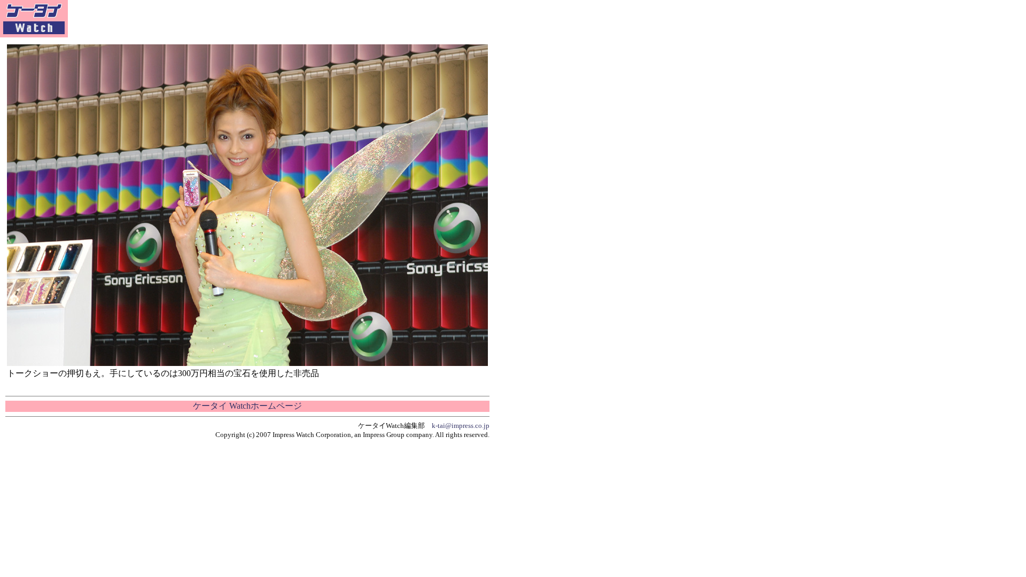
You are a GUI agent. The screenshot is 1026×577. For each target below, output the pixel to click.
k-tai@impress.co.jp (460, 426)
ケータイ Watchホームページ (247, 405)
